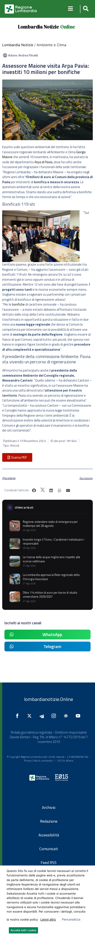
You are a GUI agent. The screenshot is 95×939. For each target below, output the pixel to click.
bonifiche (18, 304)
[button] (85, 9)
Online (67, 26)
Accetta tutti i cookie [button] (23, 930)
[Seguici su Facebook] (18, 716)
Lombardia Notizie (38, 26)
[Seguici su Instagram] (54, 716)
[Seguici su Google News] (67, 716)
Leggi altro (48, 919)
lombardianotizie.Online (48, 699)
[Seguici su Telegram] (42, 716)
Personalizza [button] (71, 919)
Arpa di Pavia (43, 162)
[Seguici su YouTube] (79, 716)
